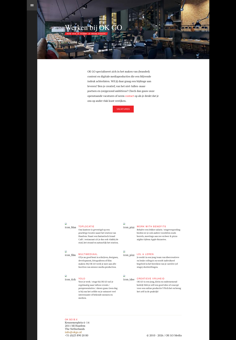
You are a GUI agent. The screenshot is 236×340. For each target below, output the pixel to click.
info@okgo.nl (73, 332)
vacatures (123, 109)
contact (129, 96)
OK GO (32, 335)
